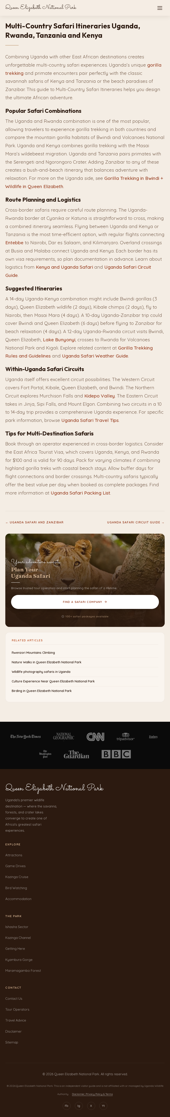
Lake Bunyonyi (59, 339)
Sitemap (11, 1042)
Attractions (13, 855)
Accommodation (18, 899)
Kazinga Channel (18, 938)
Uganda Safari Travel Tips (90, 420)
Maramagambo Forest (23, 970)
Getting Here (15, 948)
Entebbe (14, 242)
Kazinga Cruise (16, 877)
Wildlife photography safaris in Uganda (41, 672)
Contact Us (13, 998)
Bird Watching (16, 888)
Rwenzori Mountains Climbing (33, 653)
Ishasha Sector (16, 927)
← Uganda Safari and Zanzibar (34, 522)
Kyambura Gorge (19, 960)
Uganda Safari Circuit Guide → (136, 522)
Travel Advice (15, 1020)
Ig (78, 1105)
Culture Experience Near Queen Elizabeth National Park (53, 681)
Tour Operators (17, 1009)
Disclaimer (13, 1031)
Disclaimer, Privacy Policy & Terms (92, 1094)
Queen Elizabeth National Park (40, 7)
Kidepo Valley (99, 396)
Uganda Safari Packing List (80, 493)
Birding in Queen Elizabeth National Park (42, 691)
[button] (160, 8)
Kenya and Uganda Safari (64, 267)
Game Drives (15, 866)
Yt (103, 1105)
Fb (66, 1105)
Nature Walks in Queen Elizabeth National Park (46, 662)
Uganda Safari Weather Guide (95, 356)
